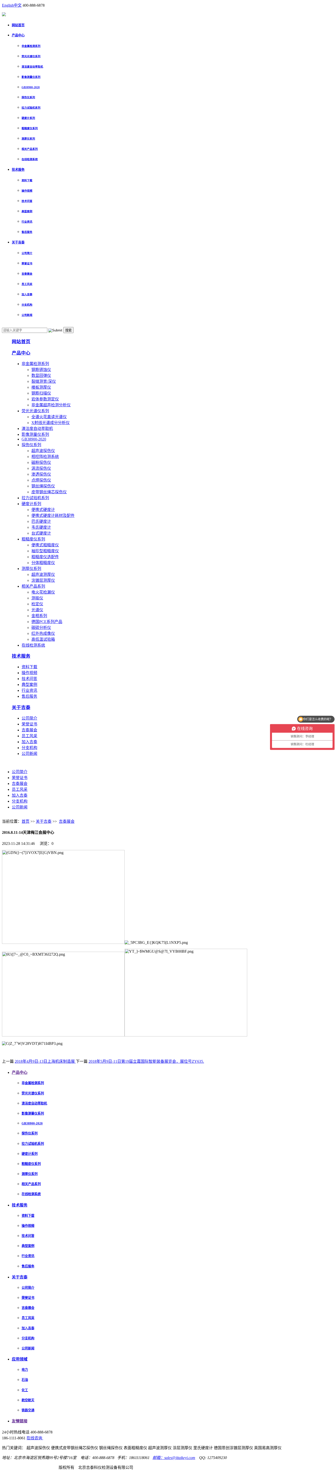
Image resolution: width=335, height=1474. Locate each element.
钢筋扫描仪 (41, 393)
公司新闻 (27, 314)
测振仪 (37, 598)
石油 (25, 1380)
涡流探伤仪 (41, 468)
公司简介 (27, 253)
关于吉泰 (18, 242)
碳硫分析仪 (41, 627)
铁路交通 (28, 1410)
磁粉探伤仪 (41, 462)
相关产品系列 (30, 148)
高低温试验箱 (43, 639)
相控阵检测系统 (45, 456)
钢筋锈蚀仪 (41, 370)
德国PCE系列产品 (46, 622)
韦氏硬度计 (41, 527)
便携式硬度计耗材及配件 (53, 515)
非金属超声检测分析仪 (51, 405)
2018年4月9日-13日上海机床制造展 (45, 1061)
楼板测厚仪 (41, 387)
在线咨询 (34, 1438)
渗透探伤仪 (41, 474)
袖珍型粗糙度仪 (45, 551)
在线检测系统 (30, 159)
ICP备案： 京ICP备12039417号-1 (30, 1467)
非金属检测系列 (31, 45)
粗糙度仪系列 (30, 128)
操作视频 (27, 190)
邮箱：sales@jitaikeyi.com (174, 1458)
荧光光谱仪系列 (31, 56)
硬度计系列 (28, 117)
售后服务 (27, 231)
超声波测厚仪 (43, 574)
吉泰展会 (27, 273)
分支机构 (27, 304)
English (8, 5)
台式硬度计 (41, 533)
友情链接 (19, 1421)
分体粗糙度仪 (43, 563)
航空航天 (28, 1400)
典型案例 (27, 211)
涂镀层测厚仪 (43, 580)
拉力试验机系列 (31, 107)
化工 (25, 1390)
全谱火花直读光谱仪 (49, 417)
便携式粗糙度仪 (45, 545)
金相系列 (39, 616)
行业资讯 (27, 221)
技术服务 (18, 169)
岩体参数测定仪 (45, 399)
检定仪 (37, 604)
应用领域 (19, 1359)
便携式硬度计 (43, 510)
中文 (18, 5)
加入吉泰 (27, 294)
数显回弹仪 (41, 375)
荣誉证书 (27, 263)
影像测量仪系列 (31, 76)
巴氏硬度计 (41, 521)
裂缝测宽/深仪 (43, 381)
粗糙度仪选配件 (45, 557)
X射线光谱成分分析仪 (50, 423)
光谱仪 (37, 610)
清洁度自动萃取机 (32, 66)
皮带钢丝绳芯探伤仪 (49, 492)
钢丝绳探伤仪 (43, 486)
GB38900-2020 (31, 87)
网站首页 (18, 25)
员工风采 (27, 284)
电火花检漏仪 (43, 592)
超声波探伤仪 (43, 451)
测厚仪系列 (28, 138)
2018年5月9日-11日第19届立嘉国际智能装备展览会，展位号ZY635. (146, 1061)
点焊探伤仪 (41, 480)
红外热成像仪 (43, 633)
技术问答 (27, 200)
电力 (25, 1370)
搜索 (68, 330)
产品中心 (18, 35)
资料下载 (27, 180)
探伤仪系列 (28, 97)
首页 (25, 821)
